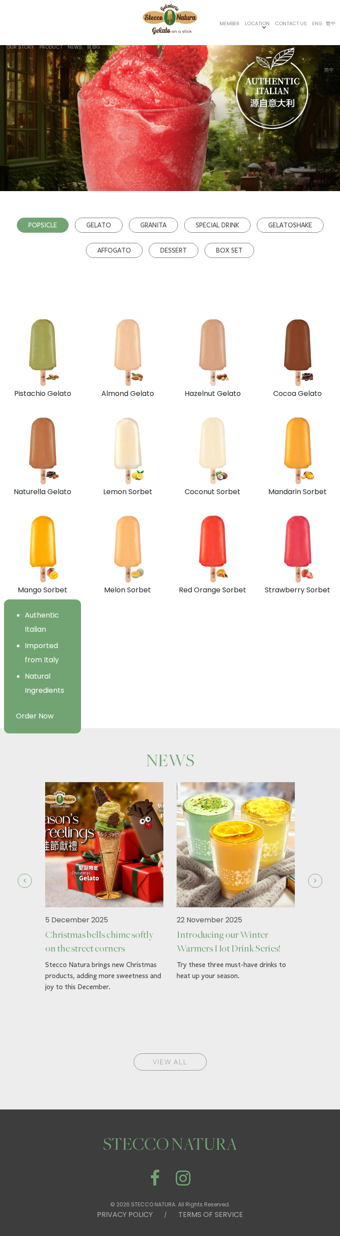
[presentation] (25, 881)
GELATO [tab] (98, 225)
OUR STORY (20, 46)
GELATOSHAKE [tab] (290, 225)
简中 (329, 69)
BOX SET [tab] (229, 250)
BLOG (93, 46)
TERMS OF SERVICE (210, 1214)
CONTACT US (291, 23)
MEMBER (230, 23)
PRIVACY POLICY (125, 1214)
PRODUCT (50, 46)
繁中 (331, 23)
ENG (317, 23)
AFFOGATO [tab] (114, 250)
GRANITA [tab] (153, 225)
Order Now (35, 716)
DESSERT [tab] (173, 250)
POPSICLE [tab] (42, 225)
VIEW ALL (170, 1062)
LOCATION (257, 23)
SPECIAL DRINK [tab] (217, 225)
